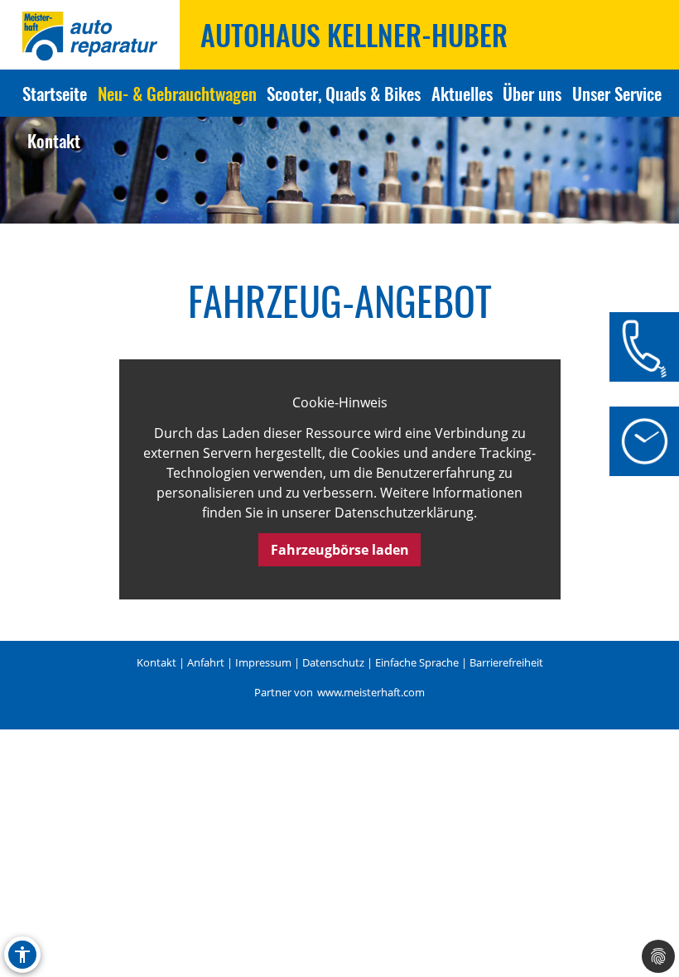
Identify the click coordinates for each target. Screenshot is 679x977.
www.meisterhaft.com (371, 692)
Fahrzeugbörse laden (340, 550)
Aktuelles (462, 93)
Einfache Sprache (417, 662)
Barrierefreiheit (506, 662)
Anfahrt (205, 662)
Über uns (532, 93)
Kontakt (53, 140)
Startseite (54, 93)
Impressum (263, 662)
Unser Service (617, 93)
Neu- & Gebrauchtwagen (177, 93)
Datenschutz (333, 662)
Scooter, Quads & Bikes (344, 93)
